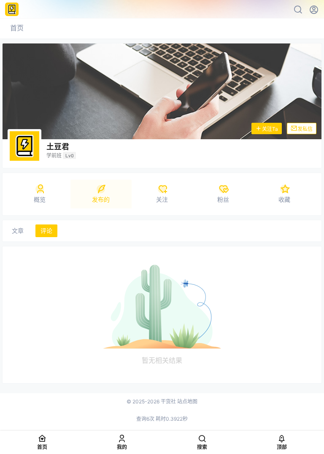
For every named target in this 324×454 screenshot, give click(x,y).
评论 (46, 230)
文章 (18, 230)
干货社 (167, 401)
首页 (17, 28)
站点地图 (187, 401)
